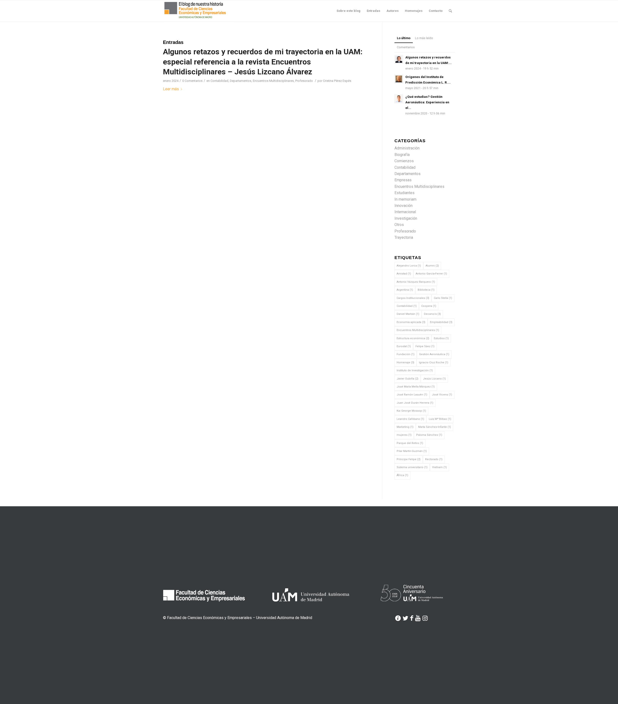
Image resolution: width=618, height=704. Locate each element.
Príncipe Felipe (409, 459)
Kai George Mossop (411, 410)
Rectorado (433, 459)
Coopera (428, 306)
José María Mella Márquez (416, 386)
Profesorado (304, 81)
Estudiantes (404, 192)
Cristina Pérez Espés (337, 81)
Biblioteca (426, 289)
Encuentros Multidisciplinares (273, 81)
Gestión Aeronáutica (434, 354)
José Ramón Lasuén (412, 394)
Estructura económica (413, 338)
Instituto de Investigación (415, 370)
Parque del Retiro (410, 443)
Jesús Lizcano (434, 378)
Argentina (405, 289)
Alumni (432, 265)
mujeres (404, 434)
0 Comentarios (192, 81)
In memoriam (405, 199)
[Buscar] (450, 10)
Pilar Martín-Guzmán (412, 451)
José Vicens (442, 394)
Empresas (403, 180)
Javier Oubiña (407, 378)
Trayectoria (403, 237)
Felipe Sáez (425, 346)
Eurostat (404, 346)
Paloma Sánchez (429, 434)
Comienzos (404, 161)
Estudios (441, 338)
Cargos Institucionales (413, 298)
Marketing (405, 427)
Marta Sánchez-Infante (434, 427)
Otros (399, 224)
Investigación (405, 218)
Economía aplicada (411, 322)
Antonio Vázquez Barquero (416, 281)
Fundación (405, 354)
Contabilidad (219, 81)
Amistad (404, 273)
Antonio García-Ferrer (431, 273)
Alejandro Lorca (409, 265)
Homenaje (405, 362)
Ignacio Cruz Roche (433, 362)
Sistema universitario (412, 467)
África (402, 475)
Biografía (402, 154)
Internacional (405, 212)
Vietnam (439, 467)
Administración (407, 148)
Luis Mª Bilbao (440, 419)
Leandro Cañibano (410, 419)
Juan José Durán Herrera (415, 402)
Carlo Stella (443, 298)
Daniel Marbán (408, 314)
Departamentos (240, 81)
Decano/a (432, 314)
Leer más (171, 89)
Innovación (403, 205)
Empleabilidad (441, 322)
